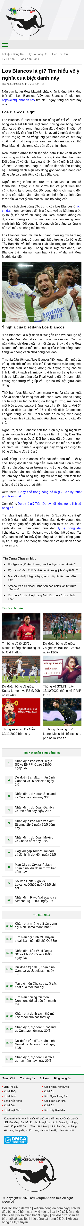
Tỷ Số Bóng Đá (38, 54)
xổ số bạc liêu (19, 1218)
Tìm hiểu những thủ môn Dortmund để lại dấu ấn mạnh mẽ (35, 1001)
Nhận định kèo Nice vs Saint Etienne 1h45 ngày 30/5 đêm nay (35, 824)
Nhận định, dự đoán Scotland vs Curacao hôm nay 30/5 (35, 795)
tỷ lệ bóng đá (69, 528)
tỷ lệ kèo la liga (44, 1211)
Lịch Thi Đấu (60, 54)
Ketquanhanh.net (14, 1118)
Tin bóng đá (27, 1078)
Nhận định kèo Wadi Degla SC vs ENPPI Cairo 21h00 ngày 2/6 (33, 764)
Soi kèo (44, 1078)
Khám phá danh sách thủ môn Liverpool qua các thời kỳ (35, 1015)
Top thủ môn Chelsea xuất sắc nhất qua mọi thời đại (36, 985)
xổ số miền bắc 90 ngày (32, 1215)
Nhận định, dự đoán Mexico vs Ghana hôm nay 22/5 (34, 839)
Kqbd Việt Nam (12, 1110)
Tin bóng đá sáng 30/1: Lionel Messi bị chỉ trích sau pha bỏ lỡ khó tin (62, 734)
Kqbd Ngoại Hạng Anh (56, 1086)
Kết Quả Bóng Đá (13, 54)
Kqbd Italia (10, 1096)
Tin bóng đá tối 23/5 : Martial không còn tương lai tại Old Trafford (21, 648)
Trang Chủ (9, 1078)
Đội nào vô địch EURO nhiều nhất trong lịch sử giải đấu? (43, 570)
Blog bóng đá (62, 1078)
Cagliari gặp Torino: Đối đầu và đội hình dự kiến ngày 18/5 (35, 852)
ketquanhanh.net (48, 1198)
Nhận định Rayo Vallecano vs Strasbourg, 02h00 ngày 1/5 (35, 899)
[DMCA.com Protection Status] (16, 1142)
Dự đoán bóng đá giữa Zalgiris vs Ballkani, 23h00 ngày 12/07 (61, 648)
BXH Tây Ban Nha (54, 1110)
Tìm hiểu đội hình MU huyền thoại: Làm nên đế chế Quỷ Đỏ (36, 939)
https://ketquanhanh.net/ (18, 100)
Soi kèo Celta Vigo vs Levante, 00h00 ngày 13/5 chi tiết (35, 884)
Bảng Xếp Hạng (29, 58)
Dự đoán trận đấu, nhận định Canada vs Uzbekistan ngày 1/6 (35, 781)
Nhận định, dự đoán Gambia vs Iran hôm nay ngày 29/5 (34, 809)
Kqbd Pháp (10, 1091)
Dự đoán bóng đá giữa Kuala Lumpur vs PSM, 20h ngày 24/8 (21, 691)
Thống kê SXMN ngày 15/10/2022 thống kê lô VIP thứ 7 (62, 691)
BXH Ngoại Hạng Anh (56, 1096)
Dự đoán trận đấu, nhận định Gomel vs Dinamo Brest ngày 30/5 (35, 1044)
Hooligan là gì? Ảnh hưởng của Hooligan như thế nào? (42, 564)
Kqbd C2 (49, 1105)
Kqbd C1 (49, 1091)
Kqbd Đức (9, 1105)
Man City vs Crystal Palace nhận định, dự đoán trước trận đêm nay (35, 868)
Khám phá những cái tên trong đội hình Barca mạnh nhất (36, 925)
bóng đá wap (22, 1208)
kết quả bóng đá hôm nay (51, 1208)
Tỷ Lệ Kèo (8, 58)
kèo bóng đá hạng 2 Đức (48, 1218)
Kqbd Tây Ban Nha (54, 1100)
